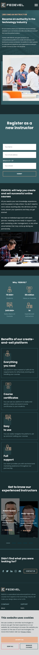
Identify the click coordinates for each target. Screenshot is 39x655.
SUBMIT (19, 174)
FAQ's (22, 608)
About (3, 608)
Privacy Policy (26, 632)
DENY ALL (10, 646)
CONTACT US (30, 571)
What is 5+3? (8, 161)
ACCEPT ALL (19, 640)
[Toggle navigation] (36, 5)
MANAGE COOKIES (29, 646)
